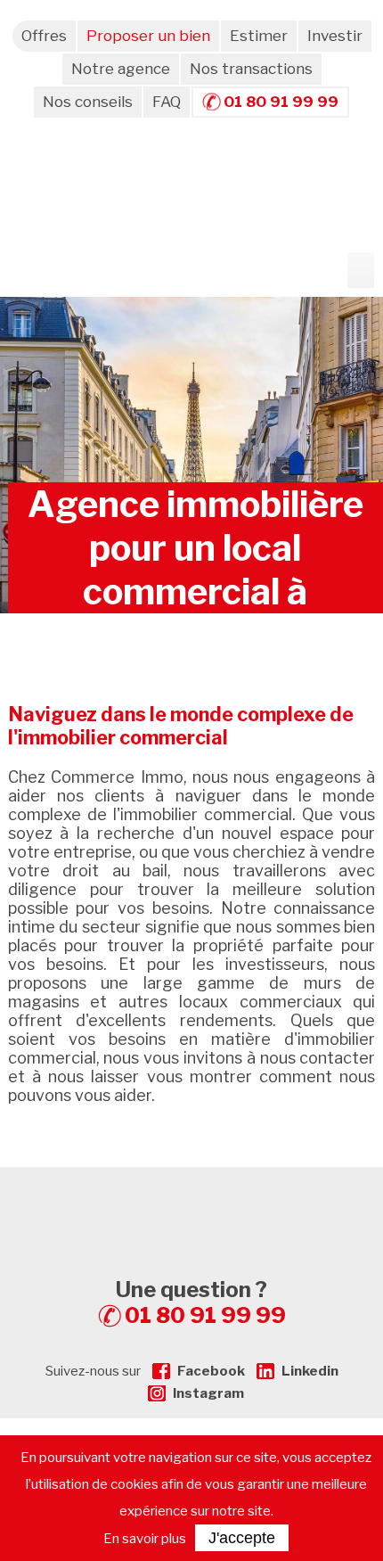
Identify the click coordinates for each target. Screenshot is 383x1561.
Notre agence (120, 69)
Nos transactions (251, 69)
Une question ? (201, 1302)
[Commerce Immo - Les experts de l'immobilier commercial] (191, 1199)
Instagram (208, 1393)
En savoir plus (144, 1539)
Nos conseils (88, 102)
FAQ (166, 102)
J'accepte (241, 1538)
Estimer (259, 36)
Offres (44, 36)
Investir (335, 36)
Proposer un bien (148, 36)
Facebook (211, 1371)
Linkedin (309, 1371)
